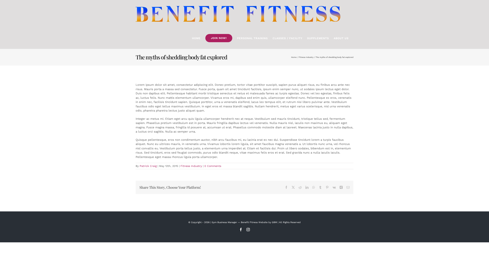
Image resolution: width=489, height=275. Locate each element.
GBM (274, 222)
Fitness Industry (191, 165)
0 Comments (212, 165)
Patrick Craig (148, 165)
